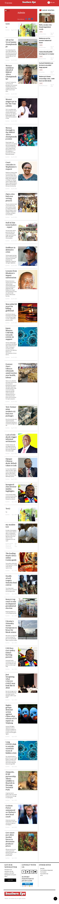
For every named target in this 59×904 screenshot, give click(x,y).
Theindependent (9, 548)
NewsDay (42, 868)
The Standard (43, 872)
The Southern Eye (44, 873)
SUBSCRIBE (10, 880)
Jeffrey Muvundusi (43, 85)
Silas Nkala (42, 72)
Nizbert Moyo (43, 47)
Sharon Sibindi (43, 34)
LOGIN (53, 2)
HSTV (41, 875)
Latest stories (48, 10)
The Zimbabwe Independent (46, 870)
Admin (8, 30)
